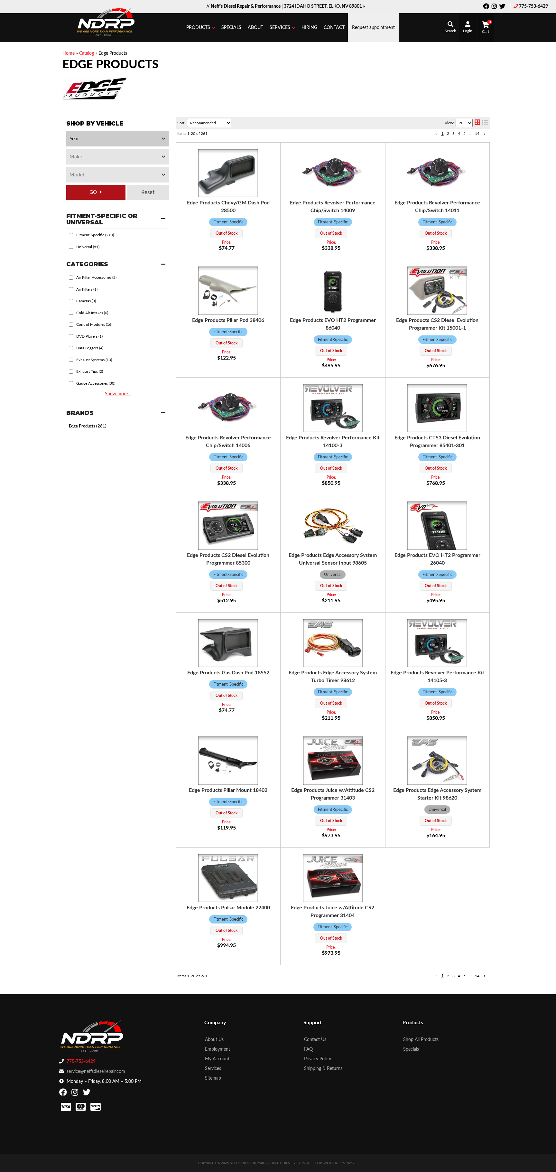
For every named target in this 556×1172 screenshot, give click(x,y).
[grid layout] (477, 123)
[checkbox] (71, 235)
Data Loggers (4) (89, 348)
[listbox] (117, 138)
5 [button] (464, 134)
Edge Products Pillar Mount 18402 (228, 790)
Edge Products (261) (88, 426)
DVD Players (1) (89, 336)
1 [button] (442, 134)
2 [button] (448, 134)
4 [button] (459, 134)
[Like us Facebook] (486, 7)
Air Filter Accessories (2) (96, 277)
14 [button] (477, 134)
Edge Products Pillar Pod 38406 (228, 320)
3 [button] (453, 134)
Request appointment (373, 27)
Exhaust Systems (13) (94, 360)
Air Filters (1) (86, 289)
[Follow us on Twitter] (502, 7)
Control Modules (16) (94, 324)
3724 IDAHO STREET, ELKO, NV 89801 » (324, 6)
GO (93, 192)
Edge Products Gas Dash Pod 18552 (228, 672)
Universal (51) (87, 247)
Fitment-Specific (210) (95, 235)
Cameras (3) (86, 301)
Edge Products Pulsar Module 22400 (228, 907)
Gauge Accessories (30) (95, 383)
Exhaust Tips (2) (89, 371)
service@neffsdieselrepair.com (96, 1071)
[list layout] (485, 123)
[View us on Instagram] (494, 7)
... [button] (470, 134)
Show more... (118, 394)
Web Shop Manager (340, 1163)
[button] (200, 27)
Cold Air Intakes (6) (92, 313)
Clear (148, 192)
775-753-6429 (533, 6)
